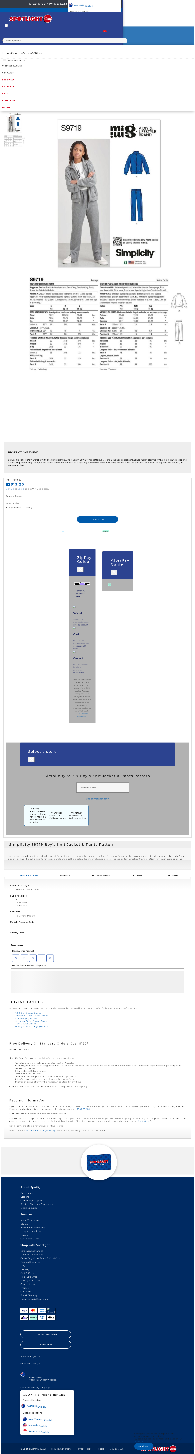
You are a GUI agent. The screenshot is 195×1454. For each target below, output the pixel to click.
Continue (143, 1446)
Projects (24, 1288)
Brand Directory (28, 1295)
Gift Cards (8, 73)
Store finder (47, 1344)
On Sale (6, 108)
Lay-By (24, 1223)
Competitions (27, 1284)
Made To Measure (30, 1220)
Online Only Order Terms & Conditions (40, 1258)
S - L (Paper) (13, 507)
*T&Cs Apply (87, 4)
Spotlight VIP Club (30, 1280)
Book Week (8, 80)
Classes (24, 1235)
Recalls (100, 1448)
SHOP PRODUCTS (16, 60)
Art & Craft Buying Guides (28, 1013)
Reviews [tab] (65, 875)
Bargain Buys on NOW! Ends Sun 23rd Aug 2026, (54, 4)
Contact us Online (47, 1334)
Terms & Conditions (61, 1448)
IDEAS (5, 94)
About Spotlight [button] (32, 1187)
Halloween (8, 87)
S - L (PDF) (26, 507)
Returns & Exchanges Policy (40, 1130)
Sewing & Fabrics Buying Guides (31, 1026)
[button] (35, 1387)
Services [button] (26, 1214)
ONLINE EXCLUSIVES (12, 66)
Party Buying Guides (25, 1023)
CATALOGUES (8, 101)
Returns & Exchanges (31, 1251)
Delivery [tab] (136, 875)
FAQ (22, 1265)
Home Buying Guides (26, 1018)
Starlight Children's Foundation (36, 1204)
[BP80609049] (8, 115)
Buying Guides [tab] (101, 875)
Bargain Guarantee (30, 1262)
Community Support (31, 1200)
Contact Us (143, 1121)
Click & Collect (28, 1273)
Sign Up (10, 489)
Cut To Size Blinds (29, 1238)
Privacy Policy (84, 1448)
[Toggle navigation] (6, 25)
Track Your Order (29, 1276)
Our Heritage (27, 1193)
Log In (21, 489)
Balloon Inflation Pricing (33, 1227)
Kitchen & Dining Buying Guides (31, 1021)
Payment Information (31, 1254)
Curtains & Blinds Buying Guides (31, 1015)
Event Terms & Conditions (34, 1299)
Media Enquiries (28, 1208)
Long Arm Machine (30, 1231)
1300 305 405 (83, 1109)
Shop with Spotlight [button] (35, 1245)
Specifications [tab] (29, 875)
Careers (24, 1196)
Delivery (24, 1269)
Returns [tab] (173, 875)
